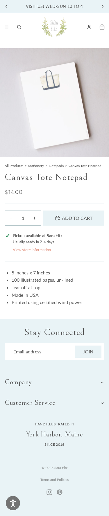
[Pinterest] (59, 492)
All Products (14, 165)
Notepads (56, 165)
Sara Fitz (60, 467)
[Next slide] (102, 6)
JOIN (88, 351)
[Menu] (6, 27)
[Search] (19, 27)
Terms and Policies (54, 479)
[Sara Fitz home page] (54, 27)
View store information (32, 249)
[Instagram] (49, 492)
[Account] (89, 27)
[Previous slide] (6, 6)
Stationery (36, 165)
